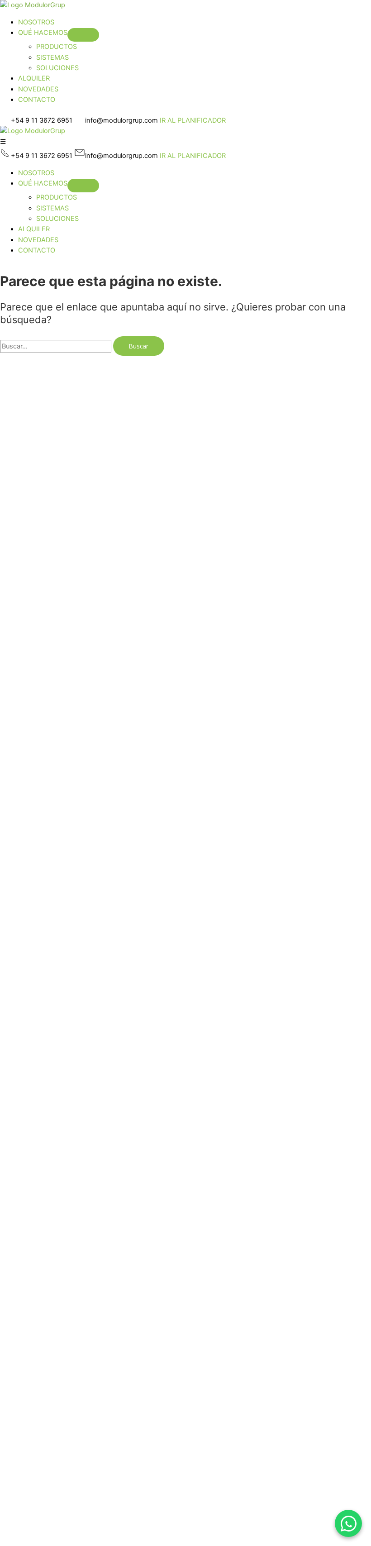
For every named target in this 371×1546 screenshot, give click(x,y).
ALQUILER (34, 78)
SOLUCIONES (57, 68)
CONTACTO (36, 99)
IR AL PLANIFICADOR (193, 120)
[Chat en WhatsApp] (348, 1523)
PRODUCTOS (56, 47)
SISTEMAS (52, 57)
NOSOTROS (36, 22)
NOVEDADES (38, 89)
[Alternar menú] (83, 35)
